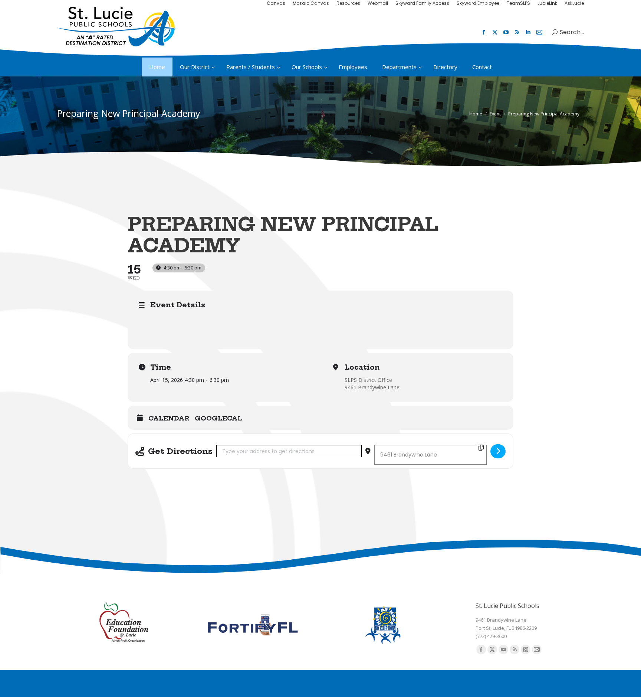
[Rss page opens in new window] (517, 32)
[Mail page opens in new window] (539, 32)
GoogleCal (218, 418)
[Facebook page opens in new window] (484, 32)
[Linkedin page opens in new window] (528, 32)
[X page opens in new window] (495, 32)
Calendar (168, 418)
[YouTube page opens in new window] (506, 32)
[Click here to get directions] (498, 451)
